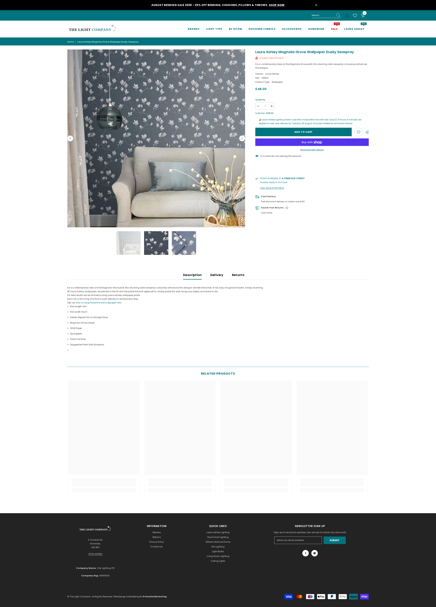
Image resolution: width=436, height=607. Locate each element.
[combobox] (323, 15)
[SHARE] (366, 132)
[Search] (326, 15)
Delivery (216, 275)
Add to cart (303, 132)
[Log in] (347, 15)
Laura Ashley (272, 74)
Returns (238, 275)
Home (70, 41)
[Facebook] (305, 553)
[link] (104, 484)
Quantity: (260, 99)
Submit (335, 540)
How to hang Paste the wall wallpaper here (98, 302)
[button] (70, 138)
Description (192, 275)
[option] (156, 138)
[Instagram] (314, 553)
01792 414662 (95, 554)
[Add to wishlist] (358, 132)
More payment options (312, 149)
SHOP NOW (277, 5)
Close (316, 5)
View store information (272, 188)
